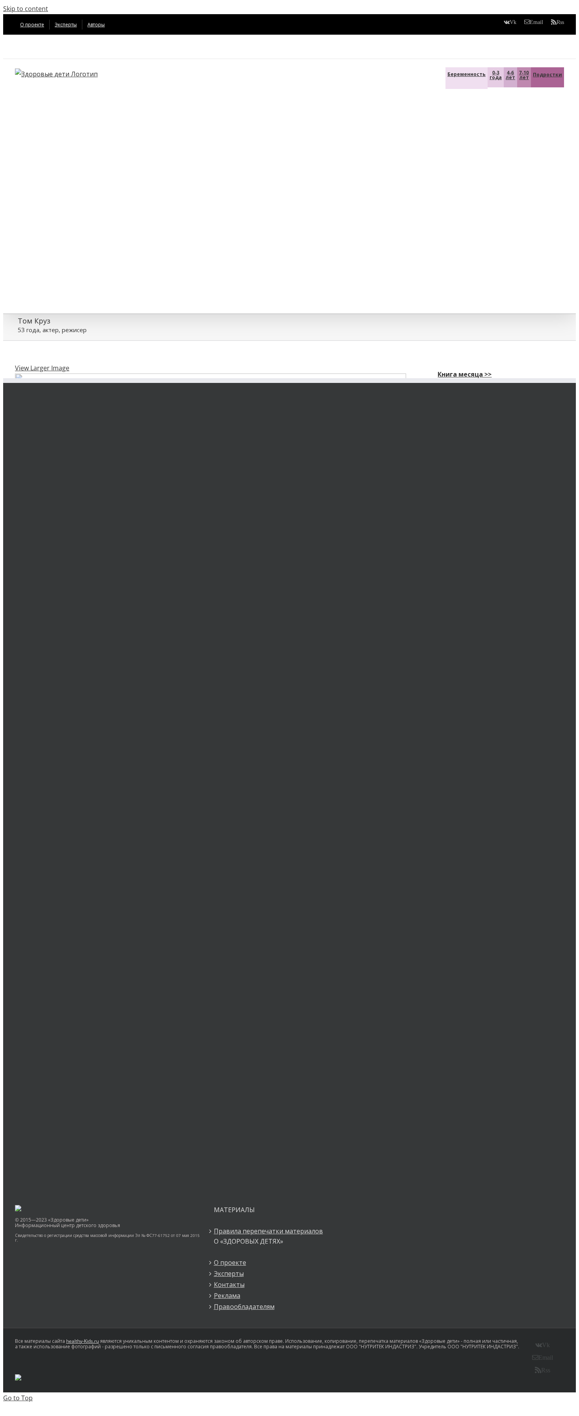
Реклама (227, 1295)
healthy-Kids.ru (82, 1341)
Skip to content (25, 8)
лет (510, 75)
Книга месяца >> (465, 374)
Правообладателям (244, 1306)
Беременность (466, 74)
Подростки (547, 74)
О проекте (230, 1262)
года (496, 75)
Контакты (229, 1284)
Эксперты (229, 1273)
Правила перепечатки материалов (268, 1231)
